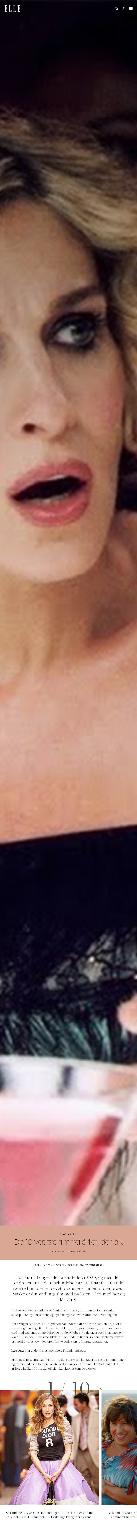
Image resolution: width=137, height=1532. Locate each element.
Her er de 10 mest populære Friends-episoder (55, 1351)
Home (36, 1265)
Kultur (46, 1265)
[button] (101, 1389)
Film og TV (68, 1234)
